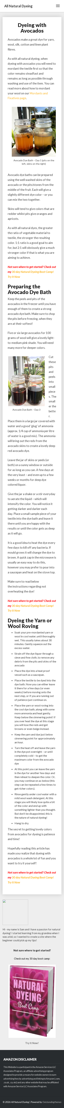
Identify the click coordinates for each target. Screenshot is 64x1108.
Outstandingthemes (51, 1101)
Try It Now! (32, 1043)
